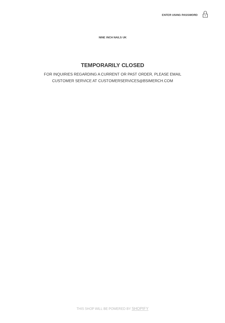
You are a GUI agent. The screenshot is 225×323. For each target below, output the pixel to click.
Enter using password (180, 14)
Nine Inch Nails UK (112, 37)
